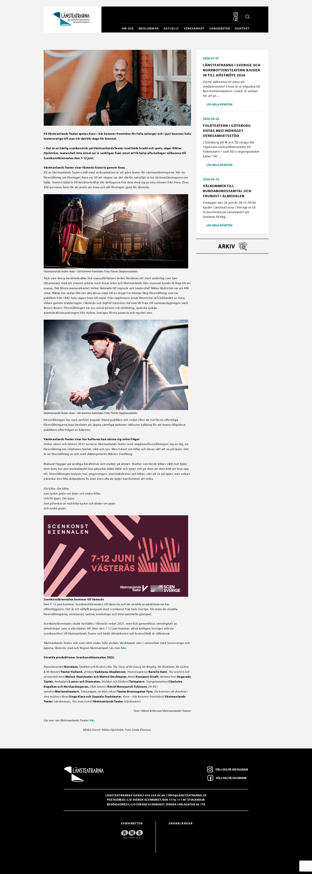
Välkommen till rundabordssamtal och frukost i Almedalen (227, 191)
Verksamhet (194, 28)
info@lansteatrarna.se (187, 795)
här (123, 648)
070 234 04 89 (155, 795)
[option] (105, 836)
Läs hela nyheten (219, 104)
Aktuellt (171, 28)
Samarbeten (219, 28)
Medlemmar (148, 28)
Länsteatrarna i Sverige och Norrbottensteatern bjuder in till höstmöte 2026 (232, 70)
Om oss (128, 28)
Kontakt (242, 28)
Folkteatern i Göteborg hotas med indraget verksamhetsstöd (227, 130)
